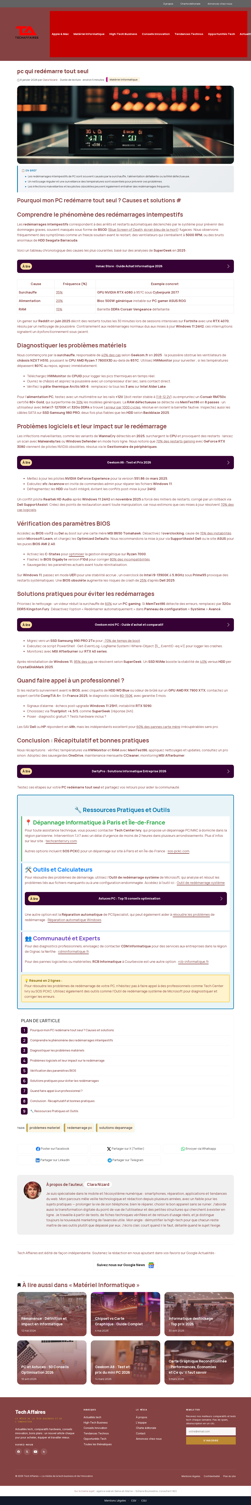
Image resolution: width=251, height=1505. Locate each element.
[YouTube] (35, 1451)
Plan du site (229, 1476)
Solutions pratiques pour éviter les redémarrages (64, 1081)
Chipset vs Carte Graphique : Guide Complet (119, 1321)
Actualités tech (92, 1417)
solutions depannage (115, 1127)
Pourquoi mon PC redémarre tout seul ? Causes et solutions (72, 1030)
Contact (140, 1433)
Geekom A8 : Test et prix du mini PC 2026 (112, 1369)
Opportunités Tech (221, 34)
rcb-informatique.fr (193, 961)
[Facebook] (18, 1451)
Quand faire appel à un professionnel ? (56, 1091)
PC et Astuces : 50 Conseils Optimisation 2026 (45, 1369)
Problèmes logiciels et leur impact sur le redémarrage (67, 1060)
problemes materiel (45, 1127)
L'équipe (141, 1422)
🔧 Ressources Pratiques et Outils (54, 1111)
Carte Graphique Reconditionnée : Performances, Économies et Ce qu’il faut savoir (197, 1367)
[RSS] (44, 1451)
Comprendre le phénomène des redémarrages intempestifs (71, 1040)
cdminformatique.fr (73, 951)
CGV (133, 1500)
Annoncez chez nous (220, 3)
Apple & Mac (60, 34)
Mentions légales (191, 1476)
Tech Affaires (30, 1412)
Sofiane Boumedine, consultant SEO (156, 1491)
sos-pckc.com (178, 851)
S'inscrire (210, 1440)
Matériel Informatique (89, 34)
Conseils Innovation (156, 34)
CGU (144, 1500)
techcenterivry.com (61, 841)
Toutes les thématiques (98, 1444)
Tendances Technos (189, 34)
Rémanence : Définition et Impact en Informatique (44, 1321)
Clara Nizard (98, 1184)
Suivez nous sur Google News (121, 1265)
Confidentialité (212, 1476)
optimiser (76, 554)
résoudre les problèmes (191, 914)
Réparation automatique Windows (74, 920)
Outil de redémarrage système (201, 882)
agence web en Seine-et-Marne (114, 1491)
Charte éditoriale (190, 3)
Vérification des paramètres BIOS (53, 1071)
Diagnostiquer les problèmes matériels (57, 1050)
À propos (168, 3)
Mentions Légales (115, 1500)
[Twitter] (27, 1451)
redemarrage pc (79, 1127)
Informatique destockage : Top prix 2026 (190, 1321)
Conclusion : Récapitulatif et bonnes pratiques (62, 1101)
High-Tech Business (123, 34)
